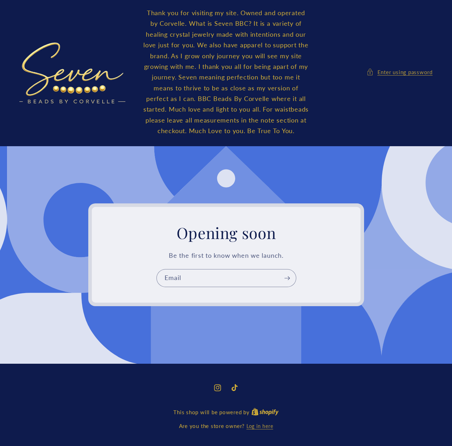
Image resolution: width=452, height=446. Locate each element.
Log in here (259, 426)
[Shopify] (265, 412)
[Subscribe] (287, 278)
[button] (400, 72)
